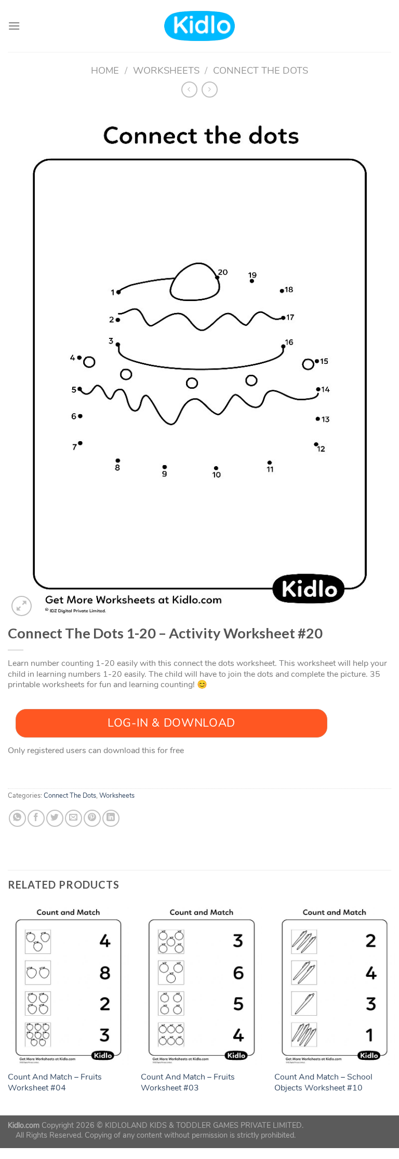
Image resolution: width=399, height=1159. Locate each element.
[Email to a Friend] (73, 818)
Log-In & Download (171, 723)
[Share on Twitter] (54, 818)
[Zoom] (21, 606)
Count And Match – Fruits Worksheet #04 (55, 1083)
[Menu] (14, 25)
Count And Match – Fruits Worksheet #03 (188, 1083)
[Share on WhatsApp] (17, 818)
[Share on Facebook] (36, 818)
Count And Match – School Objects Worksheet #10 (323, 1083)
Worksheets (166, 70)
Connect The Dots (260, 70)
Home (105, 70)
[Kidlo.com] (199, 26)
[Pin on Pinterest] (92, 818)
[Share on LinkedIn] (110, 818)
